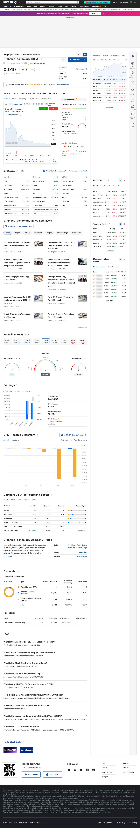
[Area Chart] (10, 104)
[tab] (7, 341)
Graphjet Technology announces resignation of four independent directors (17, 262)
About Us (126, 763)
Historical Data (33, 99)
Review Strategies (63, 84)
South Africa (27, 9)
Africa (104, 9)
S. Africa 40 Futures (99, 83)
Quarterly (15, 440)
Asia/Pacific (97, 9)
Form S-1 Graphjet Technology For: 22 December (61, 315)
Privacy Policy (120, 823)
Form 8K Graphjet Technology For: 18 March (16, 278)
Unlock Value (80, 69)
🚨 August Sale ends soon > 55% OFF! (97, 2)
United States (82, 557)
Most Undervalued (99, 267)
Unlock (33, 530)
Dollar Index (97, 101)
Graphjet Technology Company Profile (28, 539)
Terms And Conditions (105, 823)
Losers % (116, 186)
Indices (105, 56)
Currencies (97, 56)
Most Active (97, 186)
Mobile (104, 768)
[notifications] (131, 2)
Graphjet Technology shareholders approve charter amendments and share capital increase (61, 281)
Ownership (22, 99)
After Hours (36, 9)
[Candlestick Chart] (5, 104)
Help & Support (128, 772)
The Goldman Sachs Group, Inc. (16, 623)
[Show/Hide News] (46, 104)
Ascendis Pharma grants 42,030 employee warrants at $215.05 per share (18, 300)
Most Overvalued (113, 267)
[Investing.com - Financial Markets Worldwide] (12, 2)
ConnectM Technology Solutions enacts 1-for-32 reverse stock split (18, 245)
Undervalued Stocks (128, 9)
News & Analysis (28, 93)
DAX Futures (97, 97)
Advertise (126, 768)
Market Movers (99, 180)
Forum (62, 93)
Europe (81, 9)
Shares (7, 9)
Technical (53, 93)
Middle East (88, 9)
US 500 (95, 90)
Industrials (83, 552)
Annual (6, 440)
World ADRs (53, 9)
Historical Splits (46, 99)
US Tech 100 (97, 94)
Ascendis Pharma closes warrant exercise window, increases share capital (59, 262)
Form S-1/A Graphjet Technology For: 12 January (17, 315)
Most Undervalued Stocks (101, 260)
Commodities (115, 56)
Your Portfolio (107, 772)
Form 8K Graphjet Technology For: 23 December (61, 298)
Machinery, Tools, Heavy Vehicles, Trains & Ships (77, 546)
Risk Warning (133, 823)
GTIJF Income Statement (19, 434)
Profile (14, 99)
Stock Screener (84, 6)
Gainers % (107, 186)
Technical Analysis (15, 334)
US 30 (95, 87)
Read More (8, 557)
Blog (103, 763)
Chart (15, 93)
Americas (74, 9)
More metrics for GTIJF (78, 171)
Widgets (105, 777)
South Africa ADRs (64, 9)
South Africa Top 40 (99, 80)
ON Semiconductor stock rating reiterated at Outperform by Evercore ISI (61, 245)
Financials (41, 93)
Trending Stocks (100, 224)
